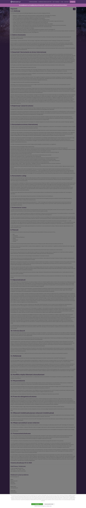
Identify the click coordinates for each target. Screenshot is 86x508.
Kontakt (66, 1)
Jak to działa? (56, 1)
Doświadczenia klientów (44, 1)
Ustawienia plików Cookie (49, 504)
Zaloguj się (72, 1)
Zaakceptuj (37, 504)
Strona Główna (33, 1)
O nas (61, 1)
